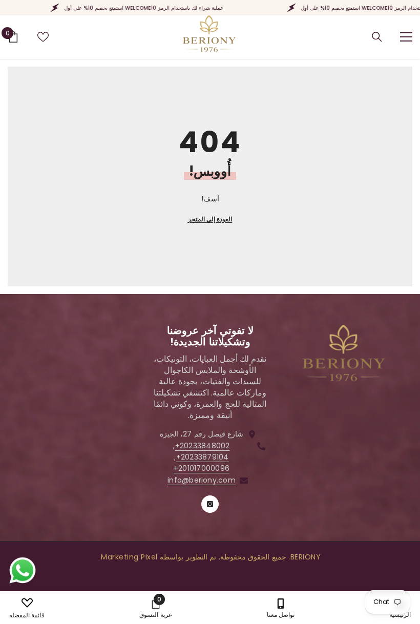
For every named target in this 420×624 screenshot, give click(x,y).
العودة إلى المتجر (210, 219)
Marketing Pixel (129, 557)
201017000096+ (201, 468)
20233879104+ (202, 457)
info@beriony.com (201, 480)
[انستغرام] (210, 504)
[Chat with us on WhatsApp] (22, 570)
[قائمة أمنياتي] (43, 37)
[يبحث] (377, 37)
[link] (155, 607)
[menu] (406, 37)
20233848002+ (202, 446)
